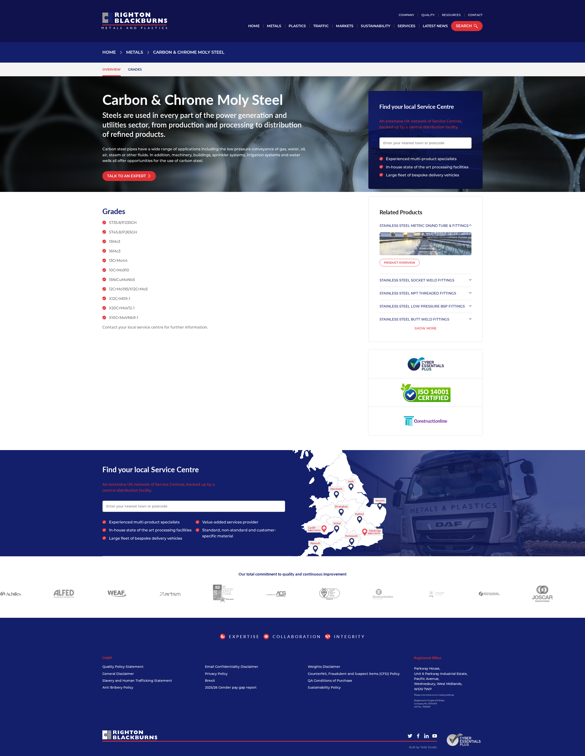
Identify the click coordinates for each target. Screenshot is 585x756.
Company (406, 15)
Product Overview (399, 262)
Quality (428, 15)
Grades (135, 69)
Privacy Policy (216, 674)
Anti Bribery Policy (117, 687)
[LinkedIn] (426, 736)
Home (254, 26)
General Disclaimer (118, 674)
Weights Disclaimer (324, 667)
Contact (475, 15)
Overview (111, 69)
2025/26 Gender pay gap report (231, 687)
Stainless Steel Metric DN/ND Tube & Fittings (424, 225)
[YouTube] (434, 736)
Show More (425, 328)
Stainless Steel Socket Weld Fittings (417, 280)
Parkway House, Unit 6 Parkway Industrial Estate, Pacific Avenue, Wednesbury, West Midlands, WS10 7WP (441, 678)
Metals (274, 26)
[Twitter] (410, 736)
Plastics (297, 26)
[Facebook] (418, 736)
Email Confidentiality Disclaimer (231, 667)
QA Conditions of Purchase (330, 681)
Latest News (435, 26)
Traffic (321, 26)
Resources (451, 15)
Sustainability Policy (324, 687)
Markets (345, 26)
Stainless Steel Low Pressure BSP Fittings (422, 306)
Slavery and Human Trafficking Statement (137, 681)
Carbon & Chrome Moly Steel (188, 52)
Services (406, 26)
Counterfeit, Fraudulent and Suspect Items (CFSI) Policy (354, 674)
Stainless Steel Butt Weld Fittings (414, 319)
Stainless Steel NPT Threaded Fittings (418, 293)
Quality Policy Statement (123, 667)
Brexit (210, 681)
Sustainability (375, 26)
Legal (107, 657)
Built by (423, 747)
